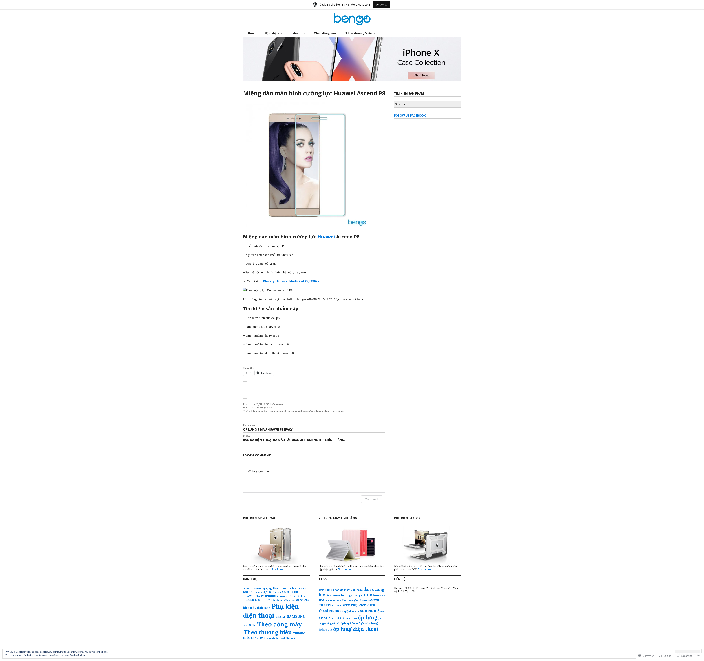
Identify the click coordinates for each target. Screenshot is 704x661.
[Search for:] (427, 104)
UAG (262, 638)
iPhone (270, 596)
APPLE (247, 588)
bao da (329, 589)
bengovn (278, 404)
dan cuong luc (260, 411)
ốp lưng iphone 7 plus (353, 623)
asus (321, 589)
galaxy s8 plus (356, 595)
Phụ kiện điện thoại (271, 611)
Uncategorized (264, 407)
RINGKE (280, 616)
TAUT (333, 618)
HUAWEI (248, 596)
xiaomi (351, 618)
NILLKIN (325, 605)
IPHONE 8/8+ (251, 600)
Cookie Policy (77, 655)
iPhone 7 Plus (297, 596)
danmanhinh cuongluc (301, 411)
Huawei (326, 236)
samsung (369, 610)
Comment (371, 499)
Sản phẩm (272, 33)
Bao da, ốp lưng (262, 588)
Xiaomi (290, 638)
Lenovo (365, 600)
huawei (379, 595)
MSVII (375, 600)
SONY (382, 611)
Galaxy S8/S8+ (262, 592)
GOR (295, 592)
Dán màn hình (283, 588)
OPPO (299, 600)
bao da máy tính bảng (349, 589)
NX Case (336, 605)
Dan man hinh (278, 411)
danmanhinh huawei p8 (329, 411)
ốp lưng (367, 617)
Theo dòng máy (325, 33)
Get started (381, 4)
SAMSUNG (296, 616)
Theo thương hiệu (358, 33)
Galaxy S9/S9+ (281, 592)
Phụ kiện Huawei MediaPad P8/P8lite (291, 281)
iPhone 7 (282, 596)
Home (251, 33)
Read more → (280, 569)
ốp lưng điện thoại (355, 629)
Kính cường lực (285, 600)
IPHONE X (268, 600)
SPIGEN (249, 625)
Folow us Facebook (410, 115)
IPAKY (260, 596)
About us (298, 33)
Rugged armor (350, 611)
